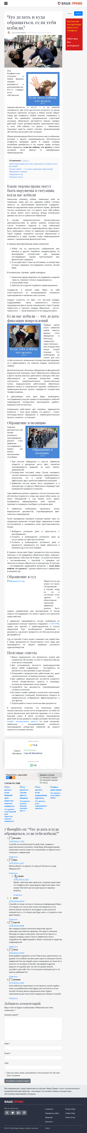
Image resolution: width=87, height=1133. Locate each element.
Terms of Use (70, 1117)
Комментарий (11, 1015)
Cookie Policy (70, 1113)
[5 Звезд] (44, 782)
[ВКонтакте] (7, 777)
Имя (7, 1043)
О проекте (49, 1109)
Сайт (6, 1063)
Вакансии (48, 1117)
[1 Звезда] (44, 777)
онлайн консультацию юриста (22, 721)
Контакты (49, 1122)
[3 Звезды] (44, 780)
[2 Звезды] (52, 777)
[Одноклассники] (13, 777)
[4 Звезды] (53, 780)
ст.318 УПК (53, 623)
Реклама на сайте (52, 1113)
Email (7, 1053)
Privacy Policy (70, 1109)
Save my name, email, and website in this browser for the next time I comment (33, 1074)
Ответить (13, 857)
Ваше (13, 1101)
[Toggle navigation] (6, 3)
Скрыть (25, 161)
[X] (10, 777)
